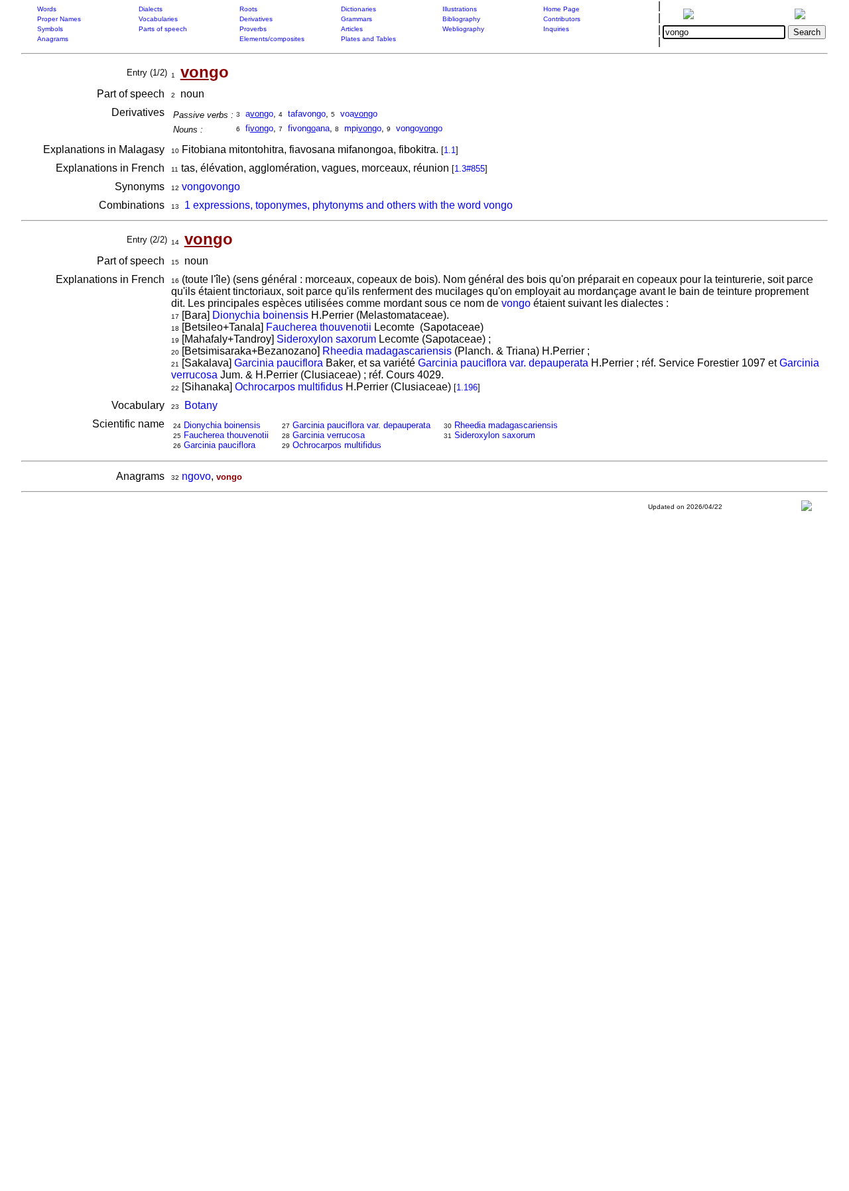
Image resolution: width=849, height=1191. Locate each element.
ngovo (196, 476)
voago (358, 114)
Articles (352, 28)
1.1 (450, 150)
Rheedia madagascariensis (387, 351)
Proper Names (59, 19)
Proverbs (253, 28)
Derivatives (256, 19)
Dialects (151, 9)
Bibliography (461, 19)
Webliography (463, 28)
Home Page (561, 9)
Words (46, 9)
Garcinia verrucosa (329, 435)
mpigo (362, 128)
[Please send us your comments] (806, 508)
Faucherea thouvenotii (318, 327)
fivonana (309, 128)
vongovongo (211, 186)
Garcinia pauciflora (278, 363)
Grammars (356, 19)
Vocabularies (158, 19)
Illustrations (459, 9)
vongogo (419, 128)
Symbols (50, 28)
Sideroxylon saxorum (326, 339)
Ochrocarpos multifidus (289, 386)
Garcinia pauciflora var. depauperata (503, 363)
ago (259, 114)
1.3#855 (469, 169)
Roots (248, 9)
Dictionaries (358, 9)
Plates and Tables (368, 38)
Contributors (561, 19)
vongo (516, 303)
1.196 (467, 387)
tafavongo (307, 114)
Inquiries (556, 28)
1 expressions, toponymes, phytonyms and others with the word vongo (348, 205)
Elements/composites (271, 38)
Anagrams (52, 38)
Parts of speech (163, 28)
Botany (201, 405)
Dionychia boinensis (260, 315)
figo (259, 128)
